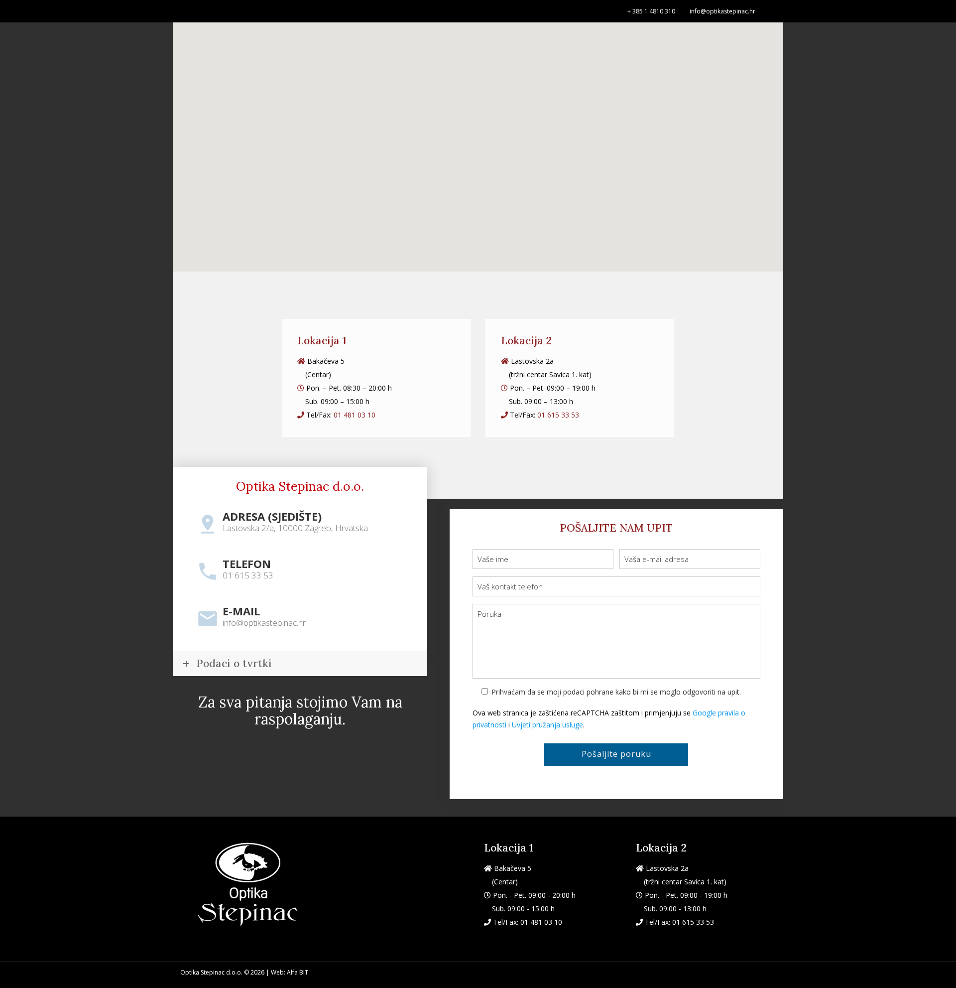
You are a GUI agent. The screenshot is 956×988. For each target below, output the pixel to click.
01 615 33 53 (558, 415)
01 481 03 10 (354, 415)
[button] (530, 224)
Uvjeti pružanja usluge (547, 724)
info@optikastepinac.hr (722, 11)
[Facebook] (770, 10)
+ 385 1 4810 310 (651, 11)
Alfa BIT (297, 972)
